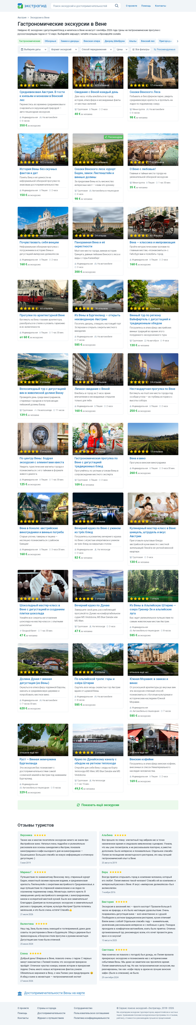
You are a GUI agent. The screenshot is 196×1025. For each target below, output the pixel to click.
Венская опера (92, 41)
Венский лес (148, 41)
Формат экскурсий (61, 49)
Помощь (146, 5)
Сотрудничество (83, 1008)
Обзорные (50, 41)
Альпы (132, 41)
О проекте (131, 5)
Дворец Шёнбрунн (115, 41)
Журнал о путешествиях (50, 1018)
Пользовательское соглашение (91, 1013)
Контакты (160, 5)
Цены (120, 49)
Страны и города (46, 1008)
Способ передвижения (94, 49)
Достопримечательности (51, 1013)
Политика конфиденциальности (91, 1018)
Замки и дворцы (70, 41)
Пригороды (165, 41)
